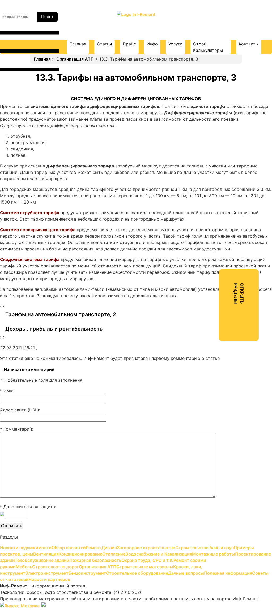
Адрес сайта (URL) (19, 410)
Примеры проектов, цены (217, 93)
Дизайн (197, 64)
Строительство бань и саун (219, 83)
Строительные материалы (217, 227)
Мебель (197, 198)
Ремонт (197, 54)
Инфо (152, 44)
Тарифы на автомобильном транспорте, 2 (60, 314)
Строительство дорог (213, 208)
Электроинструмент (211, 246)
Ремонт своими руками (214, 188)
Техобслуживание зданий (217, 160)
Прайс (129, 44)
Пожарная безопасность (215, 169)
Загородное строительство (219, 74)
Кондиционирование (211, 112)
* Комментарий (16, 429)
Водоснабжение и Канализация (223, 131)
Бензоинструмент (208, 255)
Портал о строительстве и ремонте (136, 25)
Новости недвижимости (215, 35)
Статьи (104, 44)
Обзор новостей (207, 45)
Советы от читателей (212, 294)
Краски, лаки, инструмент (217, 236)
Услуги (175, 44)
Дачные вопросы (207, 274)
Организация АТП (75, 59)
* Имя (6, 390)
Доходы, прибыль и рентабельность (54, 329)
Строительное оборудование (220, 265)
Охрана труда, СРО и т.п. (216, 179)
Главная (78, 44)
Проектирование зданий (216, 150)
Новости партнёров (210, 303)
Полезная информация (213, 284)
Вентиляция (202, 102)
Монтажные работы (210, 141)
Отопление (201, 121)
